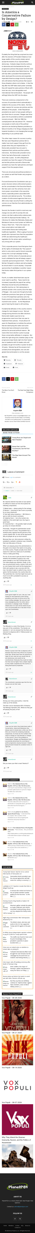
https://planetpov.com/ (17, 413)
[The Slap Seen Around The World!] (6, 457)
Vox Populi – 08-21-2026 (12, 1033)
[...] (29, 880)
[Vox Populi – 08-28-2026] (17, 1030)
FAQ (22, 1225)
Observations (10, 6)
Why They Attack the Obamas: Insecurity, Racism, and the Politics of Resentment (16, 1140)
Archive (17, 1225)
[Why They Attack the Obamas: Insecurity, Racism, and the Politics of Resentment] (17, 1167)
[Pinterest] (12, 24)
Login (11, 477)
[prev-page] (3, 464)
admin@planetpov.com (21, 1206)
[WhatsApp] (16, 24)
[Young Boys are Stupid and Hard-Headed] (6, 440)
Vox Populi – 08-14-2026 (12, 1068)
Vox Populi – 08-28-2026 (12, 998)
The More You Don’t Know (8, 391)
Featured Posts (6, 442)
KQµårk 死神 (7, 22)
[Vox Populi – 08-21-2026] (17, 1065)
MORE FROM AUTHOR (11, 433)
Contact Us (17, 1227)
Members (11, 1225)
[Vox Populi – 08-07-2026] (17, 1134)
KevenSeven (12, 622)
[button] (3, 2)
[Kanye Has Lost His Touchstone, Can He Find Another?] (6, 449)
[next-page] (6, 464)
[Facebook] (4, 24)
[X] (8, 24)
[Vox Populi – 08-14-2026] (17, 1100)
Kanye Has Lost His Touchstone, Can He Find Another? (20, 448)
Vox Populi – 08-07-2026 (12, 1102)
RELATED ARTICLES (10, 430)
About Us (27, 1225)
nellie (9, 497)
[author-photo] (17, 408)
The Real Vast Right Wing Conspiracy (25, 391)
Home (3, 6)
